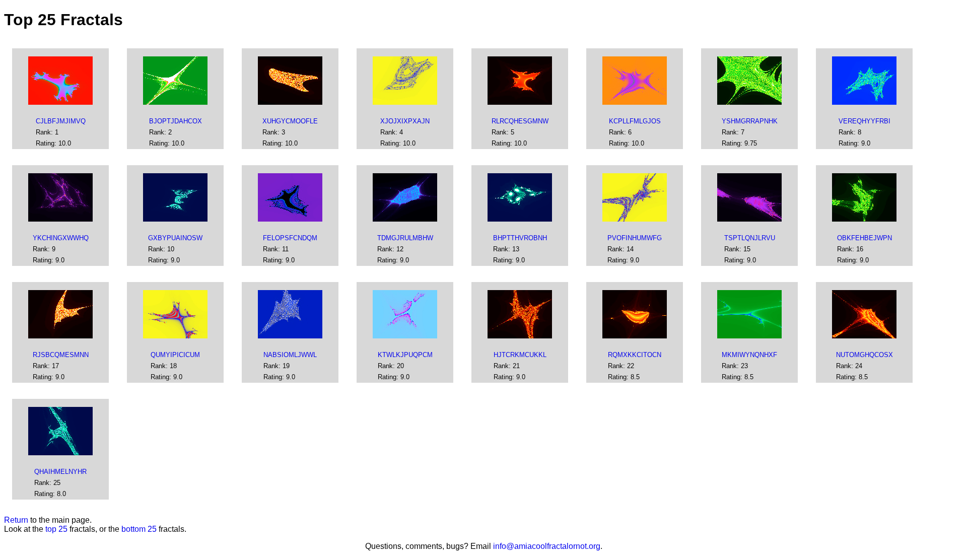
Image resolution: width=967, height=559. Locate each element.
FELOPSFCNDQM (290, 238)
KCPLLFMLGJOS (635, 121)
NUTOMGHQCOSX (864, 355)
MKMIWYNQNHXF (749, 355)
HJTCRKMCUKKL (520, 355)
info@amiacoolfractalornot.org (546, 546)
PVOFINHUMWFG (634, 238)
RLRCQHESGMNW (520, 121)
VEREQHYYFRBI (864, 121)
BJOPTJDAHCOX (175, 121)
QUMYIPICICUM (175, 355)
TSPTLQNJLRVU (749, 238)
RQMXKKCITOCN (634, 355)
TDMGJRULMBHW (405, 238)
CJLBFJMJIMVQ (61, 121)
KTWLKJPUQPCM (405, 355)
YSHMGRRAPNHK (750, 121)
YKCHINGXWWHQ (61, 238)
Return (16, 520)
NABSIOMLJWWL (290, 355)
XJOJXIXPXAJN (405, 121)
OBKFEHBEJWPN (864, 238)
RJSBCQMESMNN (61, 355)
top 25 (56, 529)
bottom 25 (139, 529)
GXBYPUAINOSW (175, 238)
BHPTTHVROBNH (520, 238)
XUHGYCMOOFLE (290, 121)
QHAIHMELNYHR (60, 471)
